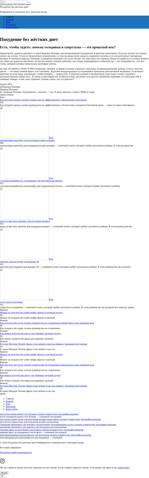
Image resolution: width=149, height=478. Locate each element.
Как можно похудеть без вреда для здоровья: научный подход (30, 333)
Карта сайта (12, 27)
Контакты (11, 24)
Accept (4, 473)
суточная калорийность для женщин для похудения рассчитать (31, 181)
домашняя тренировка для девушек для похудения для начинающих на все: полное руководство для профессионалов (58, 424)
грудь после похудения (11, 302)
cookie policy (124, 467)
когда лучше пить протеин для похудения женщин (25, 221)
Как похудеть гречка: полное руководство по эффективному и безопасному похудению (43, 100)
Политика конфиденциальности (16, 452)
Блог (8, 22)
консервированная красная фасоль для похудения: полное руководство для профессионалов (45, 435)
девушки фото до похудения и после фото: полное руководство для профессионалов (42, 430)
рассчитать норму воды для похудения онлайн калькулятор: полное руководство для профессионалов (50, 419)
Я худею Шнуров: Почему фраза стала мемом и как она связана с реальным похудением (43, 344)
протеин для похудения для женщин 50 (19, 261)
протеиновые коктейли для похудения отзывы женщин (27, 140)
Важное (10, 19)
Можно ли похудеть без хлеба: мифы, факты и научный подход (31, 312)
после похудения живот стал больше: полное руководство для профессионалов (39, 414)
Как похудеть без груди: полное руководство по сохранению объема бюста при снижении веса (47, 323)
